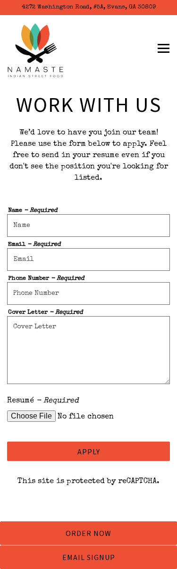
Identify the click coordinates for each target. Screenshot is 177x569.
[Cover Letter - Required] (88, 350)
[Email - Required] (88, 259)
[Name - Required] (88, 225)
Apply (88, 451)
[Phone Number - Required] (88, 293)
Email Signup (88, 557)
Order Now (88, 533)
